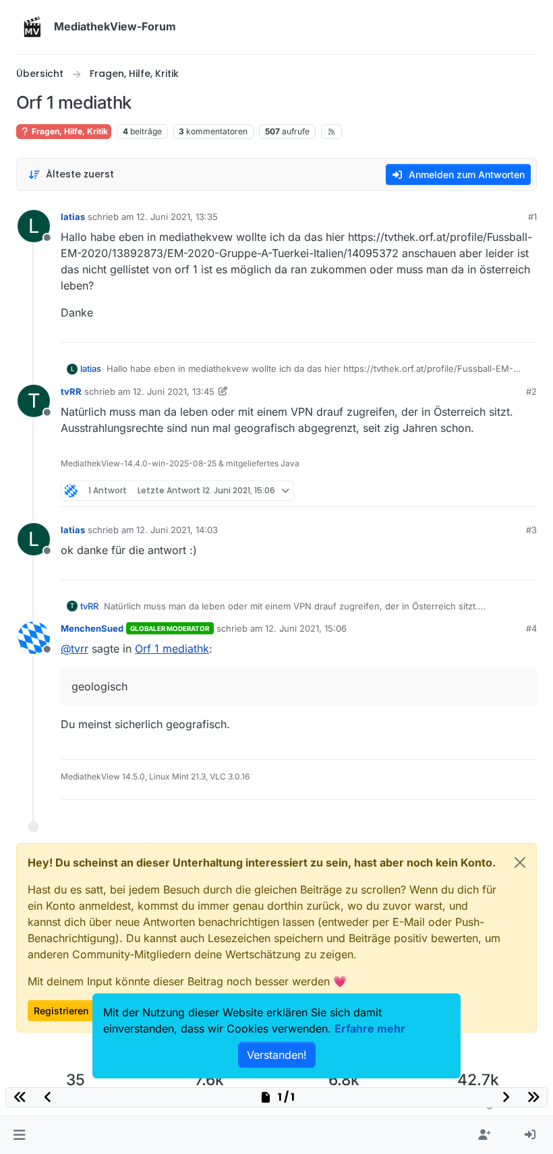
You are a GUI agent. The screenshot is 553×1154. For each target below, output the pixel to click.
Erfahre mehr (369, 1028)
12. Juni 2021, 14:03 (177, 529)
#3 (531, 529)
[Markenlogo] (32, 27)
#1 (532, 216)
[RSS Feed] (331, 131)
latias (73, 216)
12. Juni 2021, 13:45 (173, 391)
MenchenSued (92, 628)
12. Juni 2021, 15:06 (306, 628)
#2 (531, 391)
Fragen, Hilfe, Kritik (69, 131)
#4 (531, 628)
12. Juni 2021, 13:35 (177, 216)
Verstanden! (277, 1055)
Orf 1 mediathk (172, 648)
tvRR (71, 391)
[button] (19, 1135)
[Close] (520, 862)
